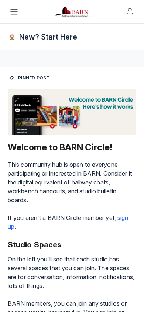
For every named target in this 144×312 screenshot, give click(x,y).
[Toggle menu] (14, 12)
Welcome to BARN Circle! (60, 147)
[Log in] (130, 11)
